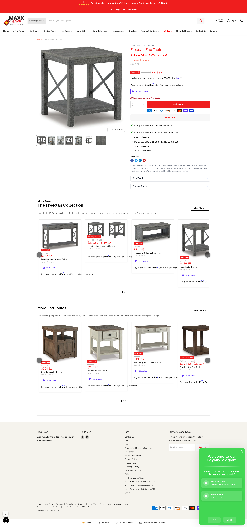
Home (6, 31)
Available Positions (133, 470)
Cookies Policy (131, 459)
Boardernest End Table (51, 372)
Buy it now (170, 117)
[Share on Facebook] (132, 160)
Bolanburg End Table (97, 370)
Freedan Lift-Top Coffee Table (147, 252)
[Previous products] (39, 255)
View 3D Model (142, 91)
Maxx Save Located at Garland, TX (140, 489)
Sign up (202, 447)
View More (199, 208)
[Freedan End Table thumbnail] (41, 140)
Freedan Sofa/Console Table (54, 259)
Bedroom (34, 31)
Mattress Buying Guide (134, 478)
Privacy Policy (131, 463)
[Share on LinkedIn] (140, 160)
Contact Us (201, 31)
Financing (129, 444)
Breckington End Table (190, 367)
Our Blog (129, 493)
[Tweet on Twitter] (136, 160)
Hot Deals (167, 31)
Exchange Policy (132, 466)
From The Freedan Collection (142, 45)
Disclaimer (129, 452)
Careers (213, 31)
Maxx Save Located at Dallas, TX (139, 485)
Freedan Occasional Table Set (101, 246)
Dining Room (50, 31)
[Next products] (207, 255)
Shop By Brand (183, 31)
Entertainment (100, 31)
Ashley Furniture (141, 59)
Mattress (66, 31)
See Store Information (142, 150)
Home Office (82, 31)
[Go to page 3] (125, 400)
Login (233, 20)
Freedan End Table (188, 266)
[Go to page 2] (124, 292)
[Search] (200, 21)
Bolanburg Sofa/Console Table (148, 362)
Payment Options (149, 31)
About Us (129, 440)
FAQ (127, 474)
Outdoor (133, 31)
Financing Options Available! (146, 98)
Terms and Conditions (134, 455)
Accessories (118, 31)
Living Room (19, 31)
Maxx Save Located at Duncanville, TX (141, 481)
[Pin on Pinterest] (144, 160)
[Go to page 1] (122, 292)
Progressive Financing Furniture (138, 448)
